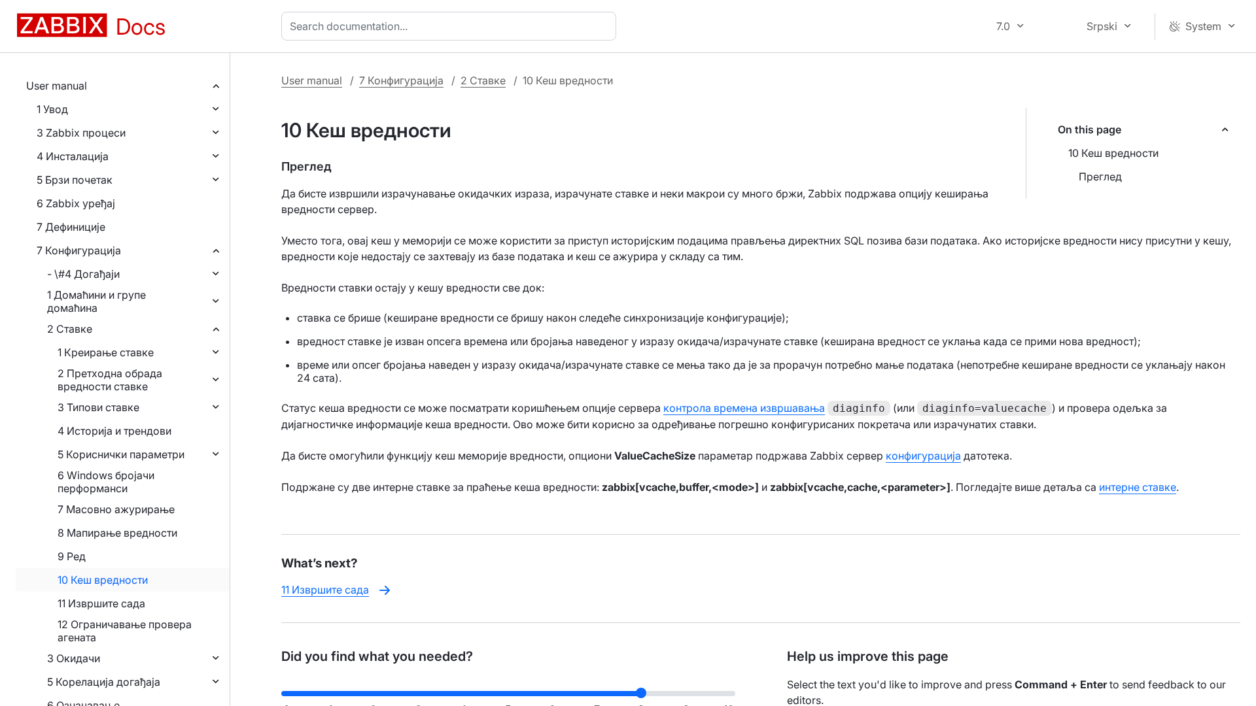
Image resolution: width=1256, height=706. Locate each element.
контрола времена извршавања (744, 407)
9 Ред (72, 556)
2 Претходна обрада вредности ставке (110, 380)
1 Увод (52, 109)
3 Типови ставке (98, 407)
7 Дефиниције (71, 226)
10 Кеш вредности (103, 579)
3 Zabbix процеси (81, 132)
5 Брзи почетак (75, 179)
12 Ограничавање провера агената (125, 631)
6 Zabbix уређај (76, 203)
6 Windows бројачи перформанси (106, 482)
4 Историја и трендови (114, 430)
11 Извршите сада (101, 603)
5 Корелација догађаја (103, 681)
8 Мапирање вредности (117, 532)
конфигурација (923, 455)
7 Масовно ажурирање (116, 509)
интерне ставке (1137, 487)
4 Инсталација (73, 156)
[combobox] (451, 26)
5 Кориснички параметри (121, 454)
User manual (56, 85)
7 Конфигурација (79, 250)
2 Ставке (69, 328)
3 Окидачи (73, 658)
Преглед (1100, 176)
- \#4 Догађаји (83, 273)
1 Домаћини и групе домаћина (96, 301)
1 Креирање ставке (106, 352)
